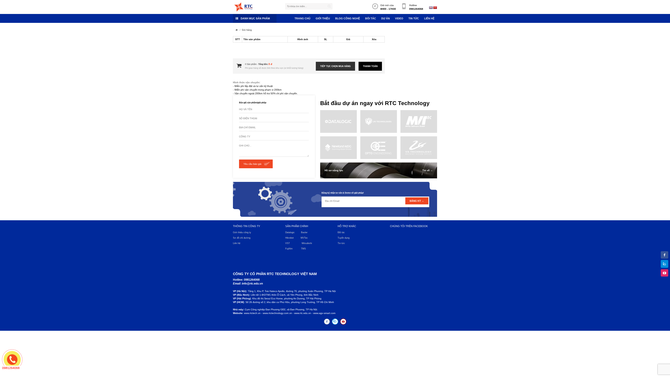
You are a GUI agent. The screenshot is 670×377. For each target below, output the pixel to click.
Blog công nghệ (347, 18)
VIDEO (399, 18)
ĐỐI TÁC (370, 18)
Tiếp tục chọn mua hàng (335, 66)
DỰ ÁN (385, 18)
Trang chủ (302, 18)
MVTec (304, 237)
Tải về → (427, 170)
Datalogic (290, 232)
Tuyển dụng (343, 237)
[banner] (243, 6)
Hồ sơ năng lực (334, 170)
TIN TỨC (413, 18)
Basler (305, 232)
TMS (303, 248)
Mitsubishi (307, 243)
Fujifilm (289, 248)
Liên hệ (429, 18)
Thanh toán (370, 66)
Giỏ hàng (247, 30)
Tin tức (341, 243)
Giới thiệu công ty (242, 232)
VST (287, 243)
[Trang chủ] (237, 30)
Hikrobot (289, 237)
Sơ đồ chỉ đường (241, 237)
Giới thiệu (323, 18)
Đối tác (341, 232)
